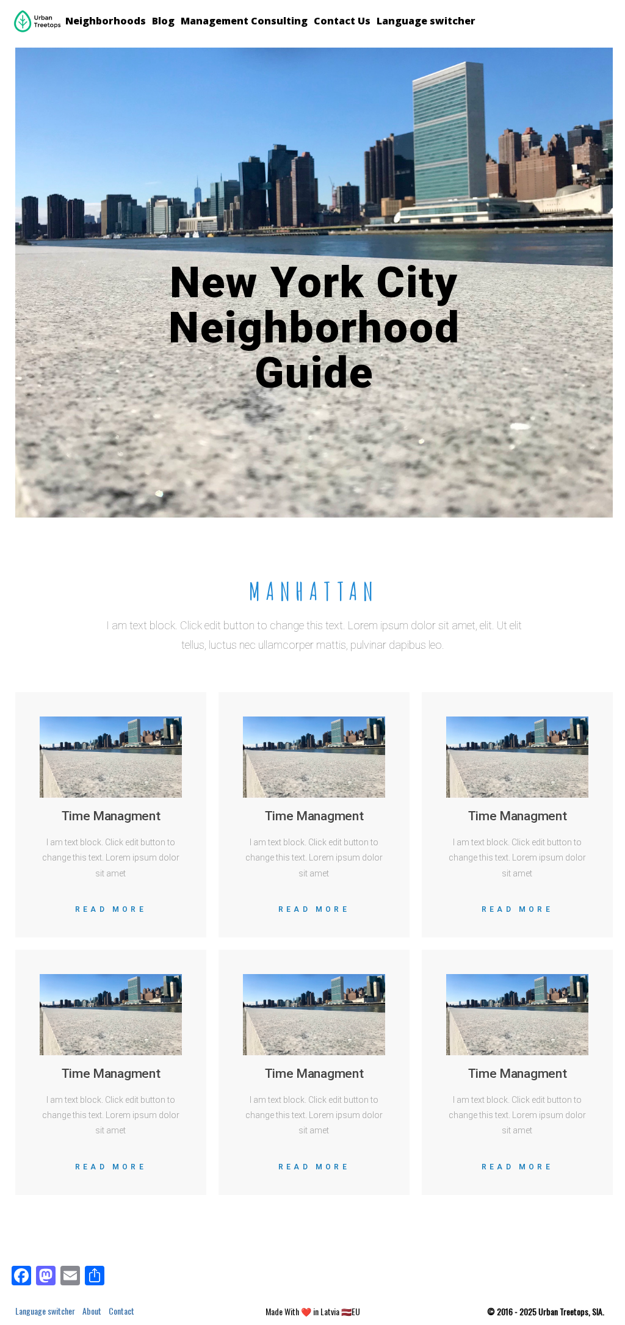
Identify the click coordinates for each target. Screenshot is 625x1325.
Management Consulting (244, 20)
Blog (163, 20)
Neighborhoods (105, 20)
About (91, 1310)
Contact (121, 1310)
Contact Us (342, 20)
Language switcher (426, 20)
